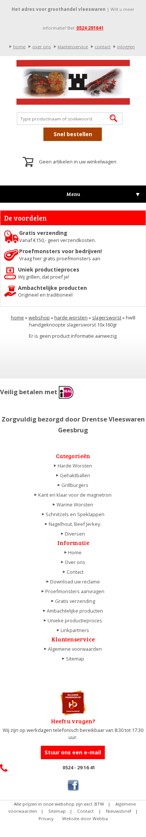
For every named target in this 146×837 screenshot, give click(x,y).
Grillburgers (74, 485)
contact (102, 46)
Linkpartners (75, 630)
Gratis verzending (75, 601)
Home (75, 552)
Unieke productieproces (75, 620)
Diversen (75, 533)
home (19, 46)
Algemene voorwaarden (75, 649)
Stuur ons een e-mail (73, 752)
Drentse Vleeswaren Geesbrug (73, 82)
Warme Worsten (75, 504)
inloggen (126, 46)
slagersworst (106, 317)
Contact (75, 571)
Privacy (46, 818)
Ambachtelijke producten (75, 610)
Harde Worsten (75, 465)
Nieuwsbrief (118, 811)
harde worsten (71, 317)
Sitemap (75, 658)
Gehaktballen (75, 475)
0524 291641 (90, 28)
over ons (41, 46)
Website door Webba (85, 818)
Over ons (75, 562)
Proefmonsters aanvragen (74, 591)
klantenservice (73, 46)
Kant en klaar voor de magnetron (75, 494)
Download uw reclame (75, 581)
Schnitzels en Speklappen (75, 514)
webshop (39, 317)
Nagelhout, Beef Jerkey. (75, 524)
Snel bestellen (73, 134)
